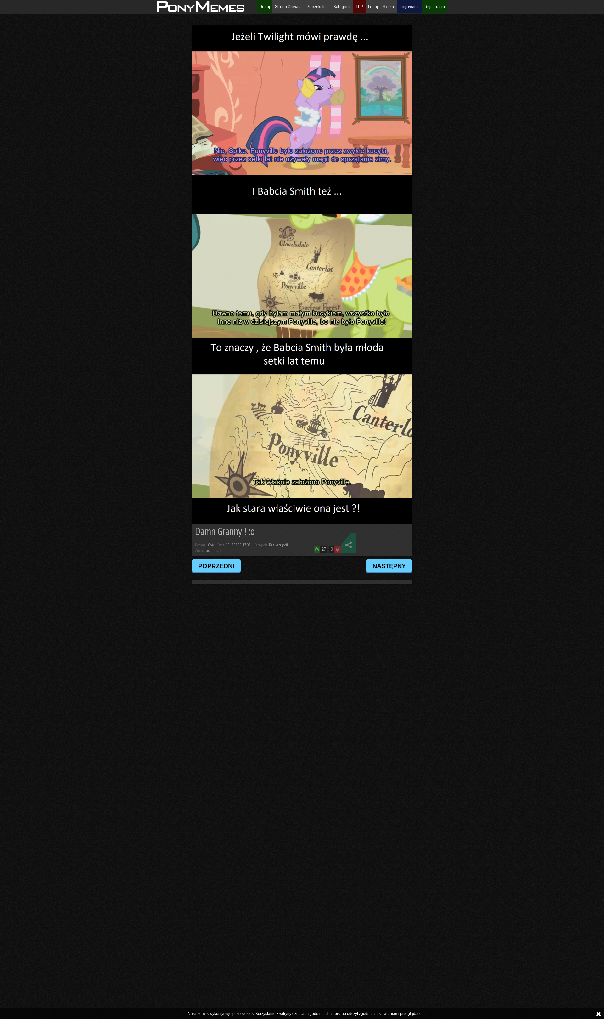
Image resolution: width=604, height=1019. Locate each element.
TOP (359, 6)
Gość (211, 545)
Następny (389, 566)
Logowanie (410, 6)
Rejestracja (435, 6)
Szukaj (389, 6)
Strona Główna (288, 6)
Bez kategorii (278, 545)
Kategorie (342, 6)
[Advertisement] (59, 119)
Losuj (373, 6)
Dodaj (265, 6)
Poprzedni (216, 566)
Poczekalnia (318, 6)
